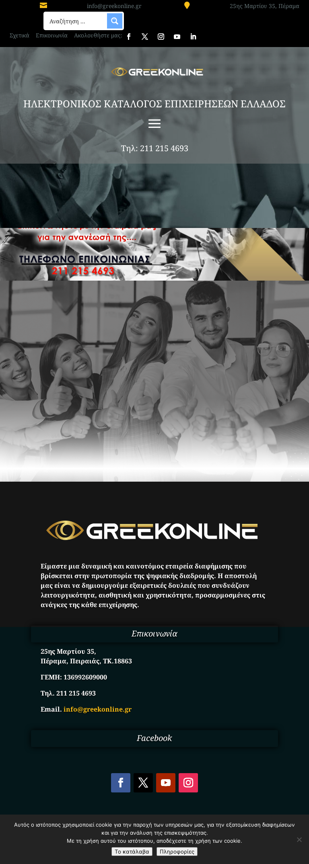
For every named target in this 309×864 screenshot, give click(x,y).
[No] (299, 839)
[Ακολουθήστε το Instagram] (160, 36)
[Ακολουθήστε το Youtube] (177, 36)
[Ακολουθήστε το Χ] (144, 36)
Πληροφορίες (177, 851)
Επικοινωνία (52, 35)
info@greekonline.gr (114, 6)
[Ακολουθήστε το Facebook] (128, 36)
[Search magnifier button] (114, 21)
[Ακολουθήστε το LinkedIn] (193, 36)
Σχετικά (19, 35)
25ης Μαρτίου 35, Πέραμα (264, 6)
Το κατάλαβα (132, 851)
